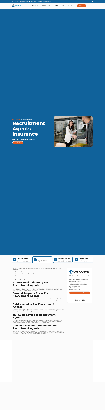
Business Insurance (45, 5)
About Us (56, 5)
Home (13, 119)
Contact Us (69, 5)
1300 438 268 (80, 300)
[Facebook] (92, 1)
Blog (63, 5)
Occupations (35, 5)
